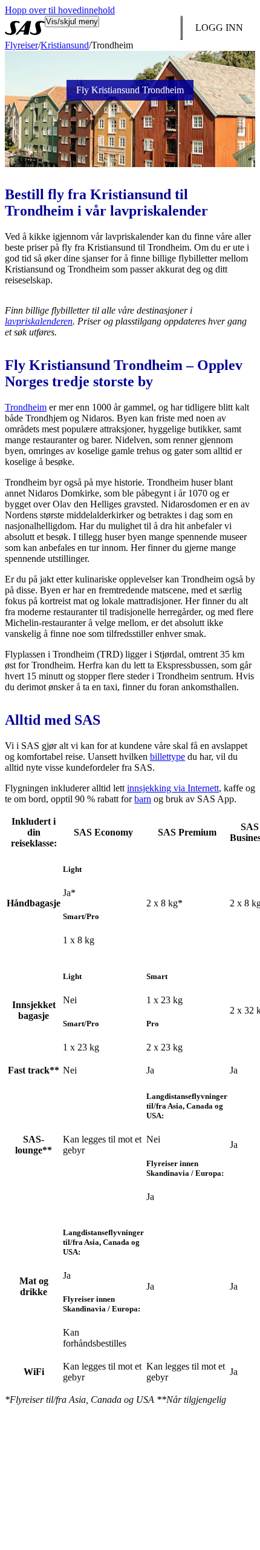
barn (142, 799)
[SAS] (25, 28)
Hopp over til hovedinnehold (60, 10)
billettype (167, 756)
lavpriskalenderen (39, 321)
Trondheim (26, 407)
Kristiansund (65, 45)
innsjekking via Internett (173, 788)
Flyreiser (21, 45)
